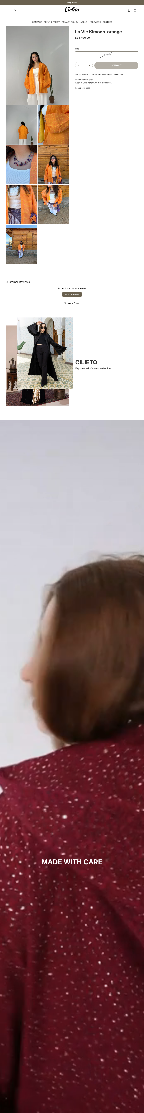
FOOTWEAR (95, 22)
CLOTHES (107, 22)
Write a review (72, 294)
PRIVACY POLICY (70, 22)
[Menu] (9, 10)
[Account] (129, 10)
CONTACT (37, 22)
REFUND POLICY (52, 22)
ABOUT (83, 22)
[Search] (15, 10)
